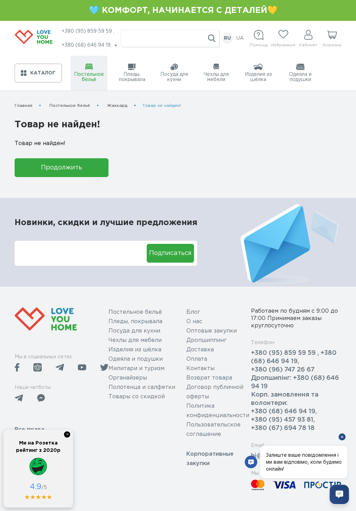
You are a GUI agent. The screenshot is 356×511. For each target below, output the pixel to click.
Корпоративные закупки (210, 459)
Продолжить (61, 167)
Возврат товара (209, 378)
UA (240, 38)
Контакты (200, 368)
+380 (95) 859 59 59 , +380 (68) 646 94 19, (294, 357)
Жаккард (117, 105)
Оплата (196, 359)
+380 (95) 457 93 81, (283, 420)
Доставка (200, 349)
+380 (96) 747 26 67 (283, 370)
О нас (194, 321)
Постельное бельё (69, 105)
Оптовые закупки (211, 331)
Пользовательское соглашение (213, 429)
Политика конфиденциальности (217, 411)
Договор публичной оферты (214, 392)
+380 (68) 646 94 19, (284, 411)
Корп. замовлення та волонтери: (284, 399)
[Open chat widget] (339, 494)
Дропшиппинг (206, 340)
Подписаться (170, 253)
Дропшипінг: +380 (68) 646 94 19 (295, 382)
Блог (193, 312)
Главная (23, 105)
